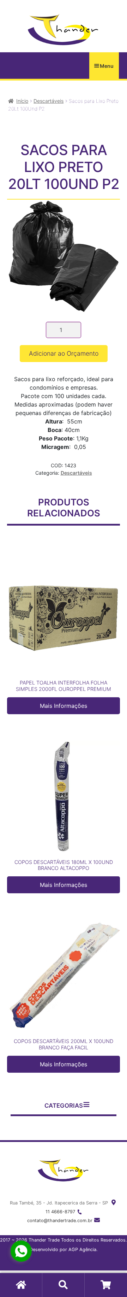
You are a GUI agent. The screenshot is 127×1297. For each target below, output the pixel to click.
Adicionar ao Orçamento (63, 353)
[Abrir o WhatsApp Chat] (21, 1251)
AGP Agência (82, 1249)
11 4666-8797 (60, 1211)
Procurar (63, 1285)
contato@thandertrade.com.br (59, 1220)
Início (22, 101)
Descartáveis (49, 101)
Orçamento (106, 1285)
